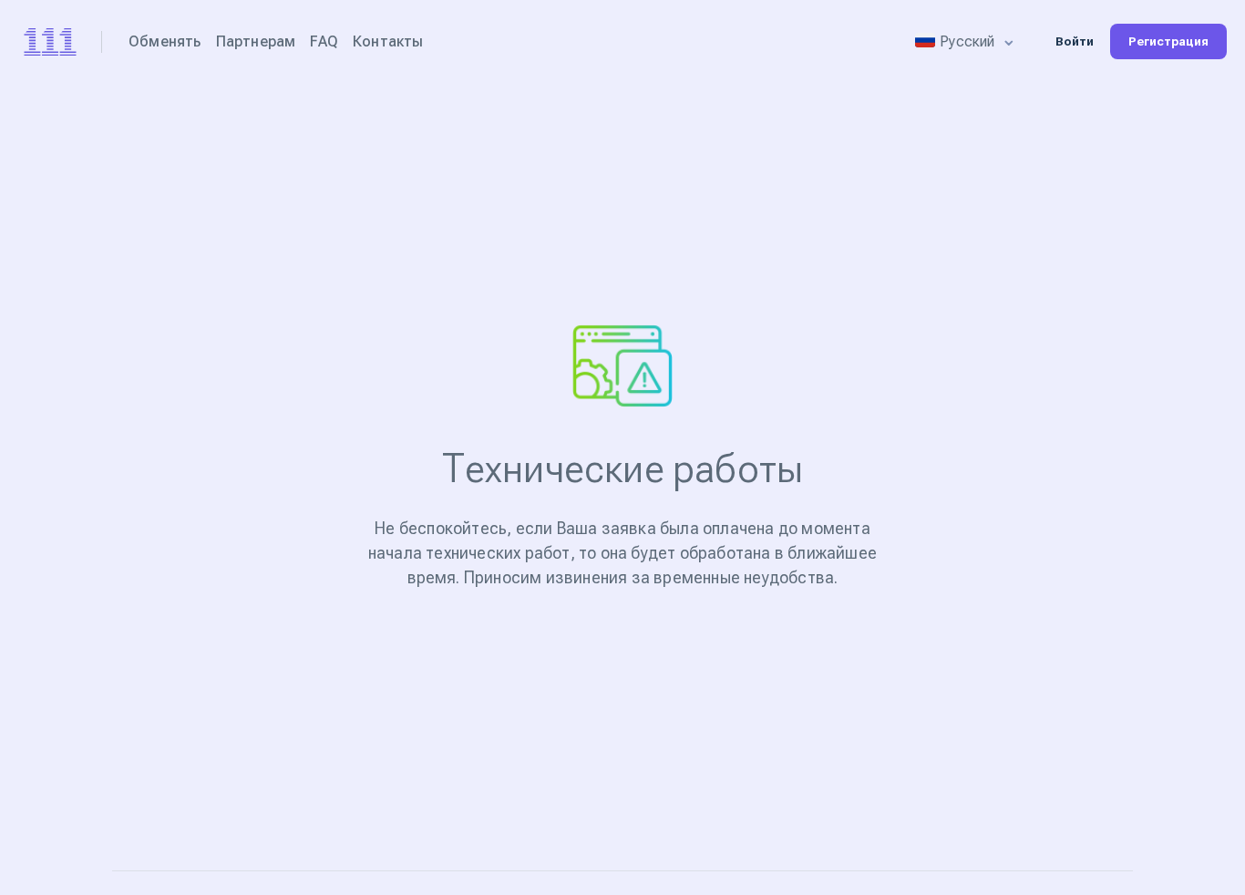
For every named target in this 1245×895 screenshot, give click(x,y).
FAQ (324, 41)
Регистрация (1168, 41)
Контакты (388, 41)
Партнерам (256, 41)
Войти (1074, 41)
